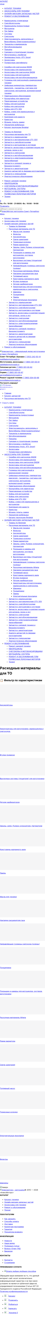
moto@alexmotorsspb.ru (10, 380)
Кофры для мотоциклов (14, 104)
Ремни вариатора (20, 245)
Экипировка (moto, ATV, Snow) (17, 57)
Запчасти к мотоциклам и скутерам (20, 145)
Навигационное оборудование (17, 96)
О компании (9, 1262)
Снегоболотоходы (12, 23)
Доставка (8, 1224)
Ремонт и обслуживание (14, 347)
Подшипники (18, 294)
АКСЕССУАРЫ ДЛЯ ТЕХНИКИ (16, 11)
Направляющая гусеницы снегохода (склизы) (20, 944)
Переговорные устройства (16, 101)
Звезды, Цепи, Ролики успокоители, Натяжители (21, 826)
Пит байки (8, 31)
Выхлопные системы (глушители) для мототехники (22, 778)
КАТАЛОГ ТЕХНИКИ (12, 8)
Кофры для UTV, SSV (13, 109)
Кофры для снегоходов (14, 106)
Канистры (8, 119)
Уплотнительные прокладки (25, 300)
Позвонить (4, 206)
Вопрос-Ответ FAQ (12, 1248)
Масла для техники (21, 231)
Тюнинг (7, 196)
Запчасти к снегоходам (14, 153)
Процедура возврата (13, 1232)
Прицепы (8, 49)
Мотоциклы (9, 28)
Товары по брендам (12, 132)
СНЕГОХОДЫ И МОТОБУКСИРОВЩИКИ (21, 186)
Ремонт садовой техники (15, 181)
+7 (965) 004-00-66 (30, 378)
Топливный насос (20, 276)
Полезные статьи (11, 1246)
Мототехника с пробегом (15, 55)
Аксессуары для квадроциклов (17, 69)
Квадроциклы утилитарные (16, 20)
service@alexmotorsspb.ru (11, 375)
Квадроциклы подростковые (16, 26)
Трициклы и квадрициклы (15, 44)
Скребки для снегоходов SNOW (18, 67)
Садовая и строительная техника (19, 52)
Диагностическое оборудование (18, 176)
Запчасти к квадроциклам (15, 137)
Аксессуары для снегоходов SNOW (19, 72)
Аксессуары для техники (15, 221)
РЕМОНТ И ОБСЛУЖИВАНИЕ (16, 16)
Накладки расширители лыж (25, 273)
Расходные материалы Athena (26, 271)
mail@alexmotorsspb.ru (9, 359)
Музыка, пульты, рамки (14, 122)
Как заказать (10, 1219)
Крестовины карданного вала (26, 279)
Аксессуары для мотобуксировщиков (20, 77)
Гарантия (8, 1229)
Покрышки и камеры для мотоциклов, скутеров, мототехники (24, 255)
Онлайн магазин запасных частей (18, 224)
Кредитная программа (14, 1227)
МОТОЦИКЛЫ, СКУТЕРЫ (14, 189)
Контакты (8, 1260)
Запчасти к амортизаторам (16, 168)
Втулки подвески (20, 281)
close (2, 4)
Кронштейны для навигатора (16, 98)
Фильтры (17, 234)
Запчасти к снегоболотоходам (17, 142)
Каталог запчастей (12, 396)
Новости (8, 1241)
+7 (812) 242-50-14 (32, 357)
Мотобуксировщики (13, 47)
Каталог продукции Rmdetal (16, 127)
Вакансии (8, 1251)
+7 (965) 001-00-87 (15, 372)
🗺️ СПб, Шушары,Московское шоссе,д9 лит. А (6, 387)
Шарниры (17, 292)
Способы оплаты (11, 1221)
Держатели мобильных (14, 125)
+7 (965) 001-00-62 (24, 367)
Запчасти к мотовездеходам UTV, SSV (21, 139)
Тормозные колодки (22, 242)
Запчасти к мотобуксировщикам (18, 155)
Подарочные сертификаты (15, 62)
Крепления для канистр (14, 117)
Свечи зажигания (20, 239)
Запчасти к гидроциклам (15, 174)
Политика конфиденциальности (14, 1291)
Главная (7, 393)
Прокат (7, 1210)
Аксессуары (9, 60)
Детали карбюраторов (23, 284)
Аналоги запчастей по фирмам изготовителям (24, 171)
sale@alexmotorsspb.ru (9, 364)
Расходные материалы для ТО (17, 134)
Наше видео (9, 1243)
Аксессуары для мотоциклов (17, 75)
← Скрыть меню (7, 403)
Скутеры (8, 34)
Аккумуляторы (19, 237)
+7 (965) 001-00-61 (31, 362)
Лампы (16, 297)
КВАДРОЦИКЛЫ (11, 183)
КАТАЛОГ (4, 1)
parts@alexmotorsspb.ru (10, 370)
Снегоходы (9, 36)
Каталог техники (11, 218)
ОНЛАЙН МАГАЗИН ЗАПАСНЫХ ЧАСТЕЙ (21, 13)
